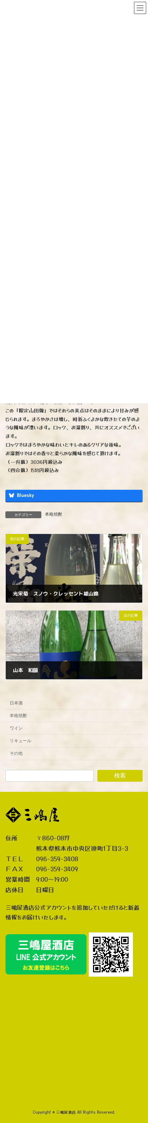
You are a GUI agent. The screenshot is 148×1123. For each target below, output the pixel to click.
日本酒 (16, 702)
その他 (16, 753)
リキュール (20, 740)
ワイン (16, 727)
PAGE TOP (137, 1081)
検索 (120, 775)
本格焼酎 (53, 514)
